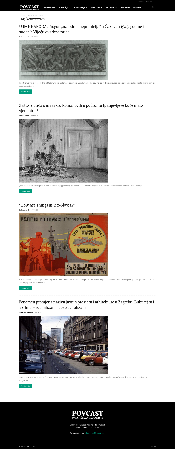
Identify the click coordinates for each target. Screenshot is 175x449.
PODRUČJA (64, 7)
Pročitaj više (25, 92)
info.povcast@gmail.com (95, 433)
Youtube (149, 2)
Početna (22, 15)
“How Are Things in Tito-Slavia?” (47, 205)
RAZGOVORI (111, 7)
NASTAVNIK (96, 7)
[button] (153, 7)
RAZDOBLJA (79, 7)
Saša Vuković (24, 37)
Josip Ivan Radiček (26, 312)
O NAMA (137, 7)
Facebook (140, 2)
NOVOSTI (125, 7)
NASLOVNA (49, 7)
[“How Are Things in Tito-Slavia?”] (87, 244)
